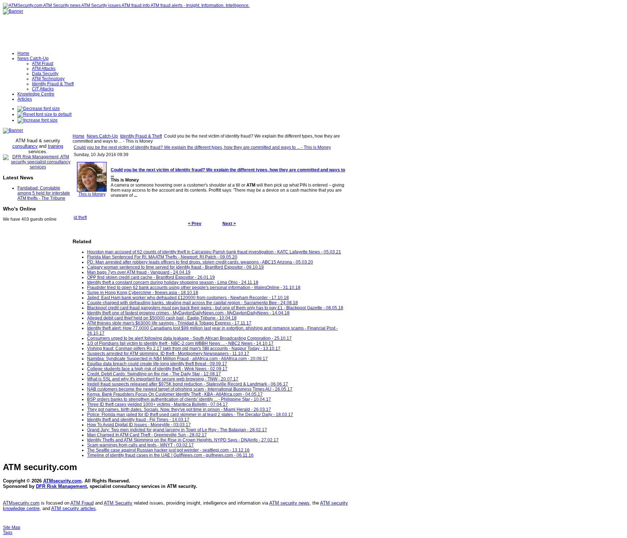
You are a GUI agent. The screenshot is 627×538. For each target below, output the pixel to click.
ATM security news (289, 503)
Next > (229, 223)
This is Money (92, 194)
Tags (7, 532)
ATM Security (118, 503)
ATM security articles (73, 508)
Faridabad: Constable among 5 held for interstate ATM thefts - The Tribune (43, 193)
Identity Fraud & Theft (141, 136)
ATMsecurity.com (62, 481)
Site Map (11, 527)
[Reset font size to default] (44, 114)
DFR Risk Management (61, 486)
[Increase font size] (37, 120)
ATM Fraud (82, 503)
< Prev (194, 223)
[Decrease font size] (38, 108)
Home (79, 136)
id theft (80, 217)
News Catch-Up (102, 136)
